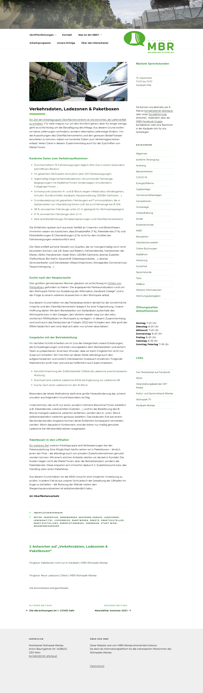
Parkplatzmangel (72, 523)
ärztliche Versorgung (147, 159)
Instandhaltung (144, 212)
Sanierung (141, 260)
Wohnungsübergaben (148, 296)
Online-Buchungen (146, 248)
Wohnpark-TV (143, 399)
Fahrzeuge (51, 517)
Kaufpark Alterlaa (145, 405)
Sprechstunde (144, 272)
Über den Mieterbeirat (94, 43)
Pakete (95, 520)
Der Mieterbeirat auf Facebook (153, 372)
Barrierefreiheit (144, 171)
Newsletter (142, 236)
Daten (38, 517)
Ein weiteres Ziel (39, 445)
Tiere (138, 278)
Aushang (141, 165)
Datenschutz (97, 666)
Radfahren (142, 254)
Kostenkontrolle (145, 224)
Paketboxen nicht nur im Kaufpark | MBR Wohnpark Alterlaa (74, 562)
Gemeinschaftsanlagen (149, 195)
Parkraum (92, 523)
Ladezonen (111, 517)
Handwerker (68, 517)
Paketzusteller (112, 520)
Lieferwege (62, 520)
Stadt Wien (109, 523)
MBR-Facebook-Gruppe (149, 121)
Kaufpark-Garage (90, 517)
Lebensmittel (43, 520)
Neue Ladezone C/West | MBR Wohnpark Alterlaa (68, 575)
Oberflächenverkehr (48, 513)
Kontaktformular (158, 114)
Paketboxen (80, 520)
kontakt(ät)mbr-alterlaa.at (158, 110)
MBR (139, 230)
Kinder (139, 219)
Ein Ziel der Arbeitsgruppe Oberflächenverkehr (58, 119)
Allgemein (141, 153)
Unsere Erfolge (66, 43)
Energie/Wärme (145, 183)
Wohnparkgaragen (46, 526)
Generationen (143, 201)
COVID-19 (141, 177)
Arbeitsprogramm (40, 43)
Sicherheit (141, 266)
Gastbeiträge (143, 189)
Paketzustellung (46, 523)
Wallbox (140, 284)
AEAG (139, 378)
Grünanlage (142, 207)
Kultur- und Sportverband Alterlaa (154, 393)
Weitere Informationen (149, 290)
